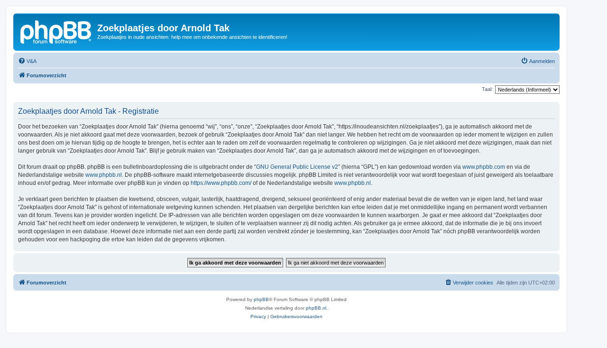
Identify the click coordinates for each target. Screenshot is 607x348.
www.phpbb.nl (103, 175)
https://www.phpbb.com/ (221, 183)
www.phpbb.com (483, 167)
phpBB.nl (316, 308)
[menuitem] (27, 61)
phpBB (261, 299)
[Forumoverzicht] (56, 31)
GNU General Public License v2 (297, 167)
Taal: (487, 89)
